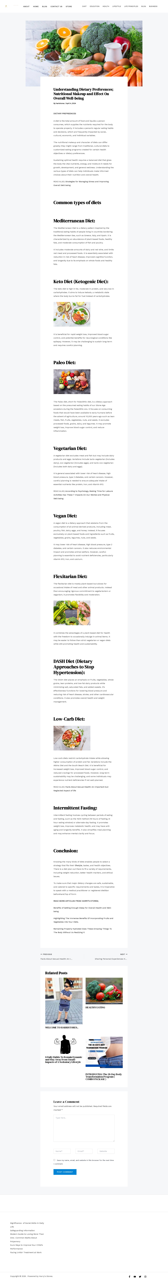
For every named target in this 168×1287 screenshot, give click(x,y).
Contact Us (56, 6)
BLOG (44, 6)
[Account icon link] (162, 6)
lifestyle (78, 865)
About (26, 6)
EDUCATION (94, 6)
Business (153, 6)
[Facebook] (129, 1277)
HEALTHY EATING (95, 1007)
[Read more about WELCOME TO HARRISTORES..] (64, 1001)
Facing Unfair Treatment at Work (25, 1252)
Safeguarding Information (22, 1230)
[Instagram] (145, 1277)
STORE (69, 6)
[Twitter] (140, 1277)
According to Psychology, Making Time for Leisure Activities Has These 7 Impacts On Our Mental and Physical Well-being (83, 495)
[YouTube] (135, 1277)
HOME (35, 6)
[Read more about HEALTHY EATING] (104, 991)
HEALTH (106, 6)
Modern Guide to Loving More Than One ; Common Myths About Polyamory (27, 1237)
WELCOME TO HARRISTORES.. (61, 1027)
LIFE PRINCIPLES (131, 6)
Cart (84, 6)
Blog (143, 6)
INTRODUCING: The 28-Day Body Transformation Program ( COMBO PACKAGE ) (104, 1076)
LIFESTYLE (116, 6)
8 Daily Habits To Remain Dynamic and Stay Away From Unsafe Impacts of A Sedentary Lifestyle (63, 1059)
